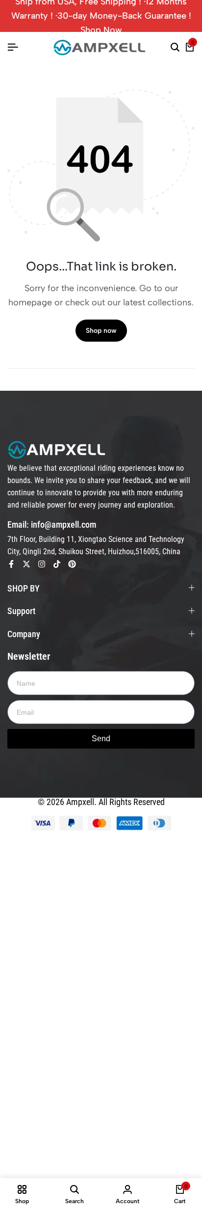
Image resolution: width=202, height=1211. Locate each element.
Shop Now (101, 30)
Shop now (101, 330)
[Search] (175, 47)
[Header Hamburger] (12, 47)
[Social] (11, 564)
